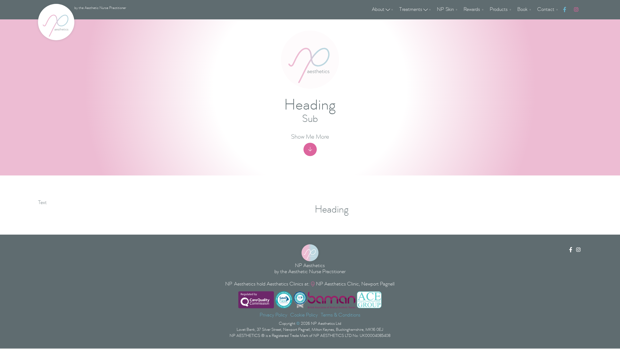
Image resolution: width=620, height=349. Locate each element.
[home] (56, 22)
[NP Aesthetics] (310, 252)
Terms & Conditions (340, 315)
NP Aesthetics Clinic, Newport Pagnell (355, 284)
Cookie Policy (304, 315)
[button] (380, 9)
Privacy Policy (273, 315)
